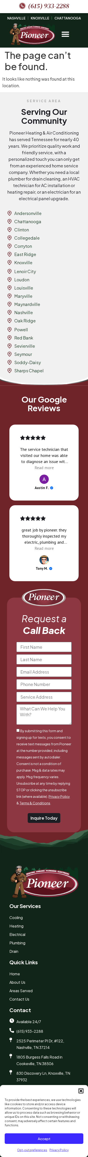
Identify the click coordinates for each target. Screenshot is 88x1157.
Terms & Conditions (34, 803)
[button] (81, 1091)
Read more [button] (44, 467)
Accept (44, 1138)
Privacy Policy (59, 1150)
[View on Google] (44, 479)
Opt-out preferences (32, 1150)
